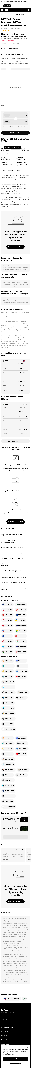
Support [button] (4, 1040)
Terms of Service (18, 950)
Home (3, 15)
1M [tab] (18, 69)
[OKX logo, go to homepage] (4, 9)
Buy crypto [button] (5, 1044)
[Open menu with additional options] (29, 10)
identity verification (15, 491)
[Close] (27, 1047)
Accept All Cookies (15, 1058)
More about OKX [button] (7, 1027)
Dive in (5, 859)
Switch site (7, 5)
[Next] (29, 999)
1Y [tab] (22, 69)
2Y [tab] (27, 69)
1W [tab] (13, 69)
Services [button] (4, 1035)
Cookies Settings (15, 1063)
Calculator (10, 15)
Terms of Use (11, 947)
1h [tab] (3, 69)
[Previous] (2, 999)
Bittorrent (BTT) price (14, 170)
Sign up (23, 10)
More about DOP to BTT (15, 441)
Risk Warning (21, 947)
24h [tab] (8, 69)
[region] (15, 1056)
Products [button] (4, 1031)
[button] (19, 10)
